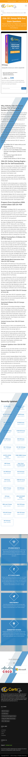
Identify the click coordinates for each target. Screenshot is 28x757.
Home (2, 11)
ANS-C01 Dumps (5, 710)
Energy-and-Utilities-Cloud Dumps (8, 718)
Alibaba (4, 12)
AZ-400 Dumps (5, 713)
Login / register (21, 1)
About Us (3, 731)
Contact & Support (12, 1)
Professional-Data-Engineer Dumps (9, 716)
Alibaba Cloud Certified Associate (15, 12)
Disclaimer (4, 735)
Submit (23, 88)
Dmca (3, 733)
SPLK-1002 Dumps (5, 721)
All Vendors (4, 730)
